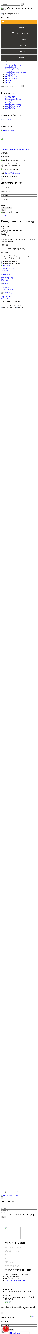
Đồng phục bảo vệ (11, 76)
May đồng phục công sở (13, 69)
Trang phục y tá (10, 108)
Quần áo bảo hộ (10, 67)
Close (3, 210)
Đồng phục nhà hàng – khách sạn (16, 73)
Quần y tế (8, 101)
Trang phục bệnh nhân (12, 103)
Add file (3, 206)
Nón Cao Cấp (9, 80)
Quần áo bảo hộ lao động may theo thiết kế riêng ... (18, 149)
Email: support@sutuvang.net (15, 1280)
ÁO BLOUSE (10, 97)
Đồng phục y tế (10, 75)
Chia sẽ (3, 216)
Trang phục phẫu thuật (12, 107)
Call (3, 1311)
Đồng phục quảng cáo (12, 78)
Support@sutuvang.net (12, 173)
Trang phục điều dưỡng (13, 105)
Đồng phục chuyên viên (13, 99)
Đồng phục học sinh (12, 71)
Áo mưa (8, 82)
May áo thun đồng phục (13, 65)
